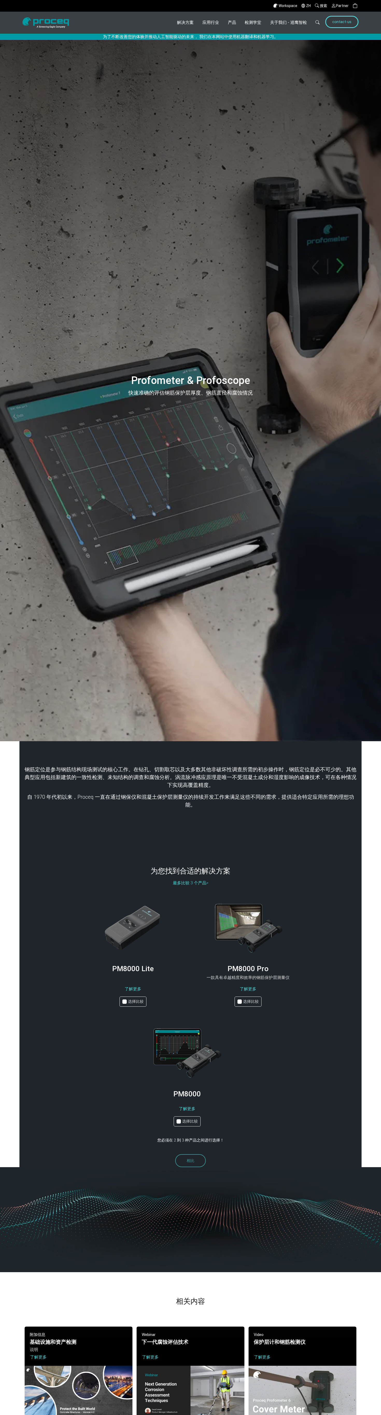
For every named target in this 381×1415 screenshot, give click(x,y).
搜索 (323, 6)
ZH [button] (308, 6)
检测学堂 (253, 22)
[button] (355, 5)
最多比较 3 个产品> (190, 882)
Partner (342, 6)
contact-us (341, 22)
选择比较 (136, 1001)
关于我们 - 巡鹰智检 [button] (288, 22)
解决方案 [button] (185, 22)
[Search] (315, 23)
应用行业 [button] (210, 22)
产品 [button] (232, 22)
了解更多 (133, 988)
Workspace (288, 6)
